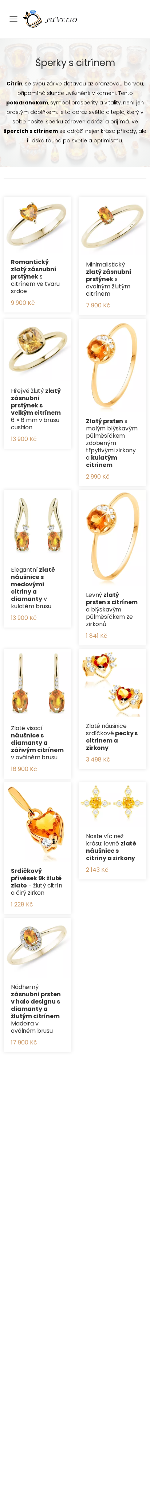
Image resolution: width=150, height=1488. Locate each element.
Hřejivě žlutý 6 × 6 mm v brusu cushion (36, 409)
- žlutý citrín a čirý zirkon (36, 882)
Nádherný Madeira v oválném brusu (36, 1009)
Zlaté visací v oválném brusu (37, 743)
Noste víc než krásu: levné (111, 847)
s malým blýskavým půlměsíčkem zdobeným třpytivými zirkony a (112, 443)
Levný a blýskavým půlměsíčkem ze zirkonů (112, 609)
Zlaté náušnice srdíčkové (112, 737)
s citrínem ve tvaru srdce (35, 276)
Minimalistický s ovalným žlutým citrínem (108, 279)
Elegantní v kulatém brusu (33, 587)
